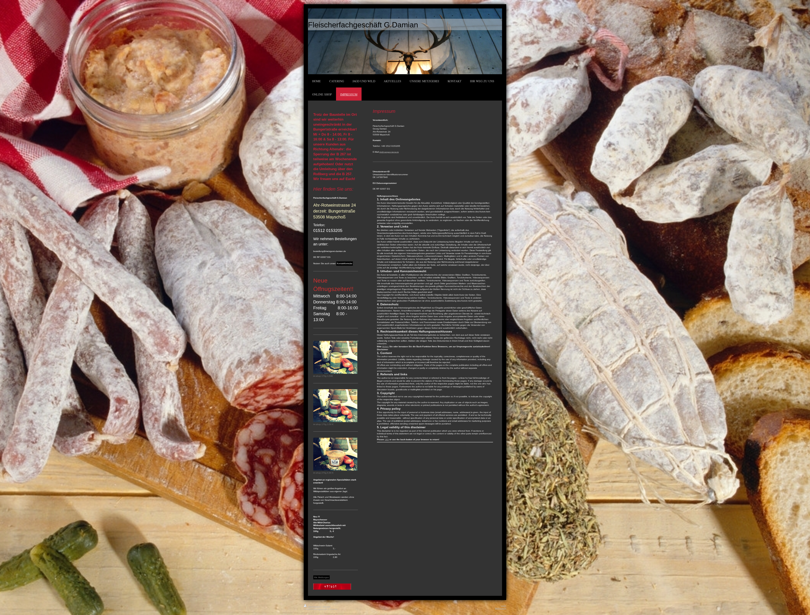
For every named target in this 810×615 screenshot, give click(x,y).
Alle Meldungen (321, 577)
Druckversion (314, 606)
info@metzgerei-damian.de (389, 152)
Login (503, 605)
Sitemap (327, 606)
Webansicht (500, 608)
